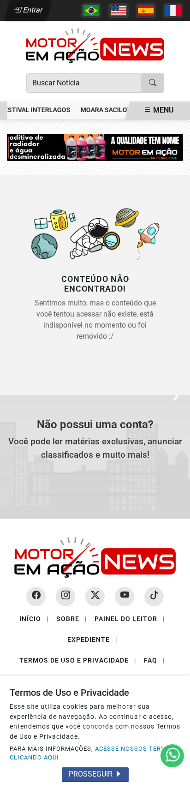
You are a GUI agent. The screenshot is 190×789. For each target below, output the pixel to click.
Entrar (32, 10)
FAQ (154, 660)
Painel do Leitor (130, 618)
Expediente (92, 639)
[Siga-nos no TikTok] (154, 596)
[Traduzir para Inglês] (118, 10)
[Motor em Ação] (95, 45)
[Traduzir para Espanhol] (146, 10)
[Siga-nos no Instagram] (65, 596)
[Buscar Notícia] (152, 83)
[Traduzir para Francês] (173, 10)
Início (34, 618)
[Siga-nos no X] (95, 596)
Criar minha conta (91, 482)
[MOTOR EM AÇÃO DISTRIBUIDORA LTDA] (95, 147)
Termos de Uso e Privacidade (78, 660)
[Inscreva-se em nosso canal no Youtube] (124, 596)
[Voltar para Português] (91, 10)
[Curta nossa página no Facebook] (36, 596)
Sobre (71, 618)
